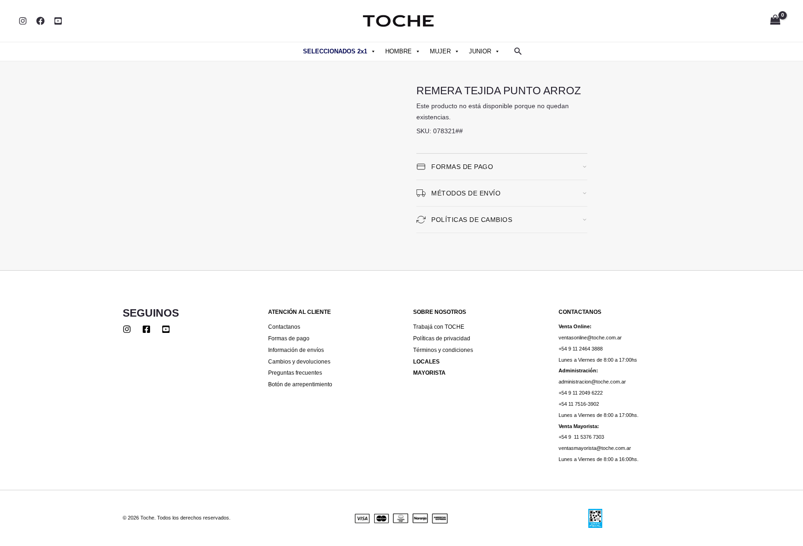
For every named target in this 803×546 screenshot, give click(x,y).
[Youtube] (166, 329)
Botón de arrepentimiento (300, 384)
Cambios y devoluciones (299, 361)
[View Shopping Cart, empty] (775, 21)
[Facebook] (40, 21)
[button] (518, 52)
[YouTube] (58, 21)
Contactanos (284, 327)
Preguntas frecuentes (295, 373)
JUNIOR (480, 51)
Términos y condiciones (443, 350)
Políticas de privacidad (441, 338)
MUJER (440, 51)
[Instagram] (23, 21)
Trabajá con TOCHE (438, 327)
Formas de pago (288, 338)
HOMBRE (398, 51)
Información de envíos (296, 350)
